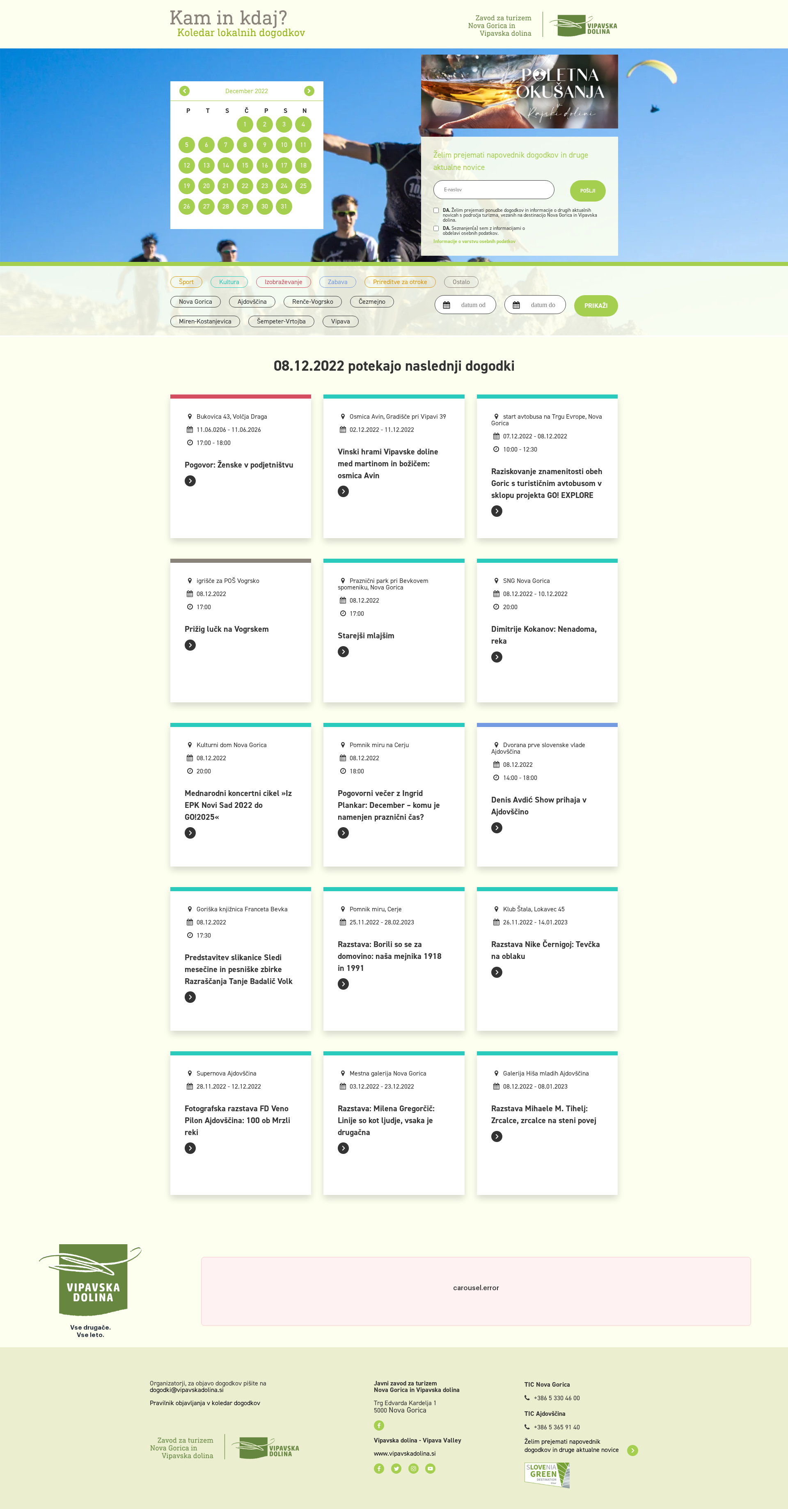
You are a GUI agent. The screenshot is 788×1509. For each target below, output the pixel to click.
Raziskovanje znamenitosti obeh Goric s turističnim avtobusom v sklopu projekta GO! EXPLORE (546, 483)
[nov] (184, 91)
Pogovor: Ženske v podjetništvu (239, 464)
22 (245, 185)
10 (284, 144)
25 (303, 185)
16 (264, 165)
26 (186, 206)
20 (206, 185)
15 (245, 165)
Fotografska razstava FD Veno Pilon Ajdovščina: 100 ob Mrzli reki (237, 1120)
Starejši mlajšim (366, 635)
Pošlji (588, 191)
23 (264, 185)
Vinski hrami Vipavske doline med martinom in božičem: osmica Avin (388, 463)
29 (245, 206)
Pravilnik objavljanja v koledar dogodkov (205, 1403)
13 (206, 165)
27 (206, 206)
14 (225, 165)
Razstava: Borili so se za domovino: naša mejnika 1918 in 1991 (390, 956)
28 (225, 206)
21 (225, 185)
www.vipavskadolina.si (405, 1453)
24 (284, 185)
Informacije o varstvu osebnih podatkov (474, 241)
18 (303, 165)
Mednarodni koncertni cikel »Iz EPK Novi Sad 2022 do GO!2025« (238, 805)
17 (284, 165)
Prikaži (596, 305)
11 (303, 144)
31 (284, 206)
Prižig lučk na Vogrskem (227, 629)
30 (264, 206)
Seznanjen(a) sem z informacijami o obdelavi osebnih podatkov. (484, 231)
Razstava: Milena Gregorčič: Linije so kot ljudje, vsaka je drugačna (386, 1120)
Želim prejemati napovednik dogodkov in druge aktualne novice (572, 1445)
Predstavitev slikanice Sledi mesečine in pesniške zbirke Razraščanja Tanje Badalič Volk (239, 969)
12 (186, 165)
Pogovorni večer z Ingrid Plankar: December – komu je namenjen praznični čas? (389, 805)
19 (186, 185)
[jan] (309, 91)
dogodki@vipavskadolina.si (187, 1389)
